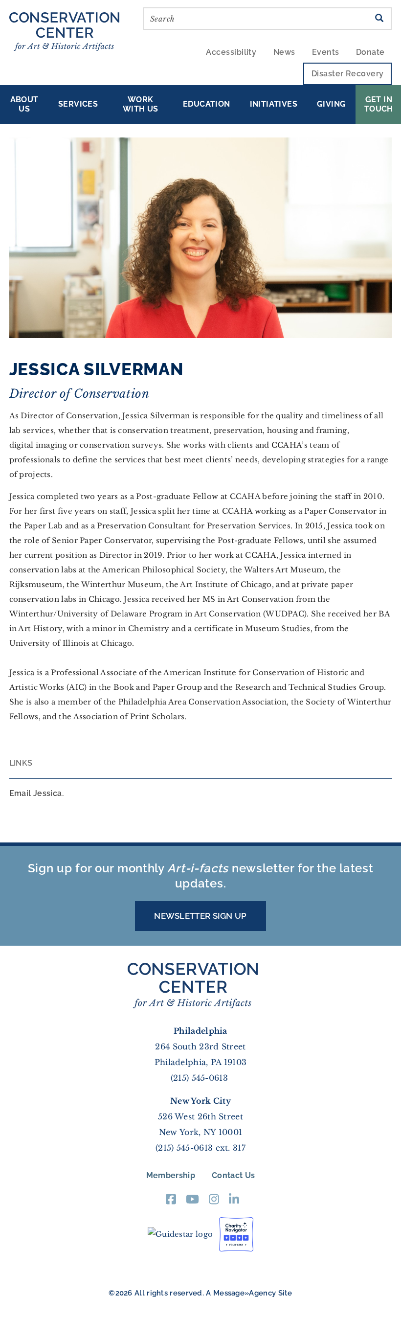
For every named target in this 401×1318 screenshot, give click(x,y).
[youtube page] (192, 1202)
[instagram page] (214, 1202)
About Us (24, 104)
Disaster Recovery (348, 73)
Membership (170, 1175)
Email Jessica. (36, 793)
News (284, 52)
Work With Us (140, 104)
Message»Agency (244, 1293)
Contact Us (233, 1175)
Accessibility (231, 52)
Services (78, 104)
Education (206, 104)
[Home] (68, 30)
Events (325, 52)
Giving (331, 104)
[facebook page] (171, 1202)
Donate (370, 52)
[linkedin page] (234, 1202)
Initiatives (273, 104)
